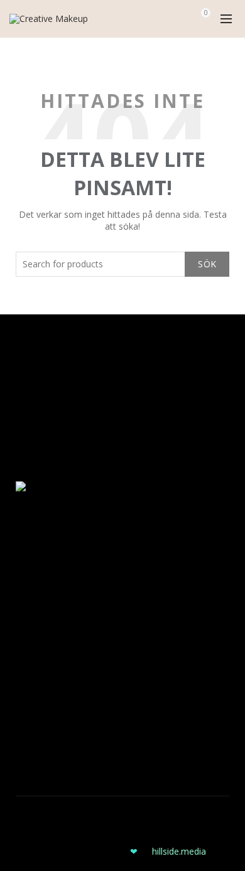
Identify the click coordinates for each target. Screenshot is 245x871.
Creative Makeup (107, 815)
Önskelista (37, 455)
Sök (207, 264)
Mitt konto (37, 401)
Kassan (30, 419)
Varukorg (34, 437)
